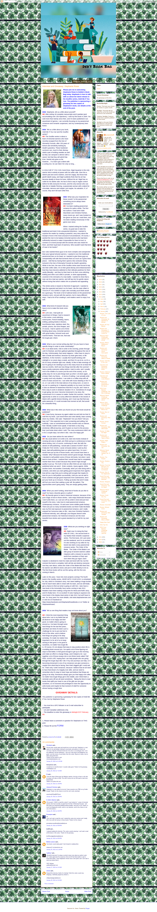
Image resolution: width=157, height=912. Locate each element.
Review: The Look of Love (105, 314)
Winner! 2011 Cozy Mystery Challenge (104, 404)
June (102, 299)
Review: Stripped (105, 481)
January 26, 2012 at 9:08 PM (54, 825)
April (101, 304)
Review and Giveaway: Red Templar (105, 513)
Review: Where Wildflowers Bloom (104, 344)
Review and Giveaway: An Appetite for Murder (104, 320)
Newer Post (46, 891)
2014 (100, 292)
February (103, 309)
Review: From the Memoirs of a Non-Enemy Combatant (105, 467)
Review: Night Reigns (104, 441)
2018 (100, 282)
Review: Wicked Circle (104, 507)
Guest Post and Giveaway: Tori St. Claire (105, 485)
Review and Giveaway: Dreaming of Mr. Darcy (104, 384)
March (102, 306)
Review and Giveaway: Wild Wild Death (105, 427)
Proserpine (49, 814)
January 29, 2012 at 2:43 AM (54, 880)
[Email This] (66, 737)
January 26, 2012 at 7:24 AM (54, 771)
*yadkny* (48, 853)
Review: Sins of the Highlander (105, 472)
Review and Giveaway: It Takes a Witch (104, 436)
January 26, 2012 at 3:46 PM (54, 811)
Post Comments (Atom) (70, 897)
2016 (100, 287)
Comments (102, 555)
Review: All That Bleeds (104, 325)
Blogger (87, 908)
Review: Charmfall (105, 504)
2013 (100, 294)
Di (47, 774)
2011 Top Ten (104, 525)
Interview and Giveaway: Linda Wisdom (105, 377)
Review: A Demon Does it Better (105, 372)
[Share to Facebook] (71, 737)
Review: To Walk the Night (104, 431)
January (102, 311)
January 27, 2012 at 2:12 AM (54, 867)
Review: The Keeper (103, 457)
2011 (100, 537)
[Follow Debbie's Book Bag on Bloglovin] (105, 224)
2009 (100, 542)
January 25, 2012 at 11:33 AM (54, 761)
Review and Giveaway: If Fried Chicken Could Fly (104, 331)
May (101, 301)
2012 (100, 297)
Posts (101, 552)
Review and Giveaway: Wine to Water (104, 518)
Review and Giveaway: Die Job (105, 446)
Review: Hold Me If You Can (105, 361)
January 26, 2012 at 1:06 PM (54, 783)
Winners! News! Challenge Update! (104, 491)
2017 (100, 284)
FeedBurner (109, 212)
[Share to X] (69, 737)
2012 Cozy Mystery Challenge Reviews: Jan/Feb (103, 530)
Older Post (87, 891)
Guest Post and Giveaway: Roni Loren (105, 500)
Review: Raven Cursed (104, 422)
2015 (100, 289)
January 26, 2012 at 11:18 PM (54, 849)
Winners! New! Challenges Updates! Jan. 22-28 (104, 338)
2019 (100, 279)
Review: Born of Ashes (104, 412)
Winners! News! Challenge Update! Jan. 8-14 (105, 452)
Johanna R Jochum (51, 787)
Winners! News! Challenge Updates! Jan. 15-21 (104, 398)
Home (67, 891)
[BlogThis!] (68, 737)
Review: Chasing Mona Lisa (105, 408)
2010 (100, 539)
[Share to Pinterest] (73, 737)
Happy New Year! (105, 522)
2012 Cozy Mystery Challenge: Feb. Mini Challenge (105, 391)
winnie (48, 870)
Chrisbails (49, 745)
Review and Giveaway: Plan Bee (105, 417)
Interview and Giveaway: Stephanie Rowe (104, 367)
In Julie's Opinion (51, 800)
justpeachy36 (110, 135)
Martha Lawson (50, 842)
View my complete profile (104, 148)
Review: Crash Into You (104, 496)
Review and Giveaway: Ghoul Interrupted (104, 350)
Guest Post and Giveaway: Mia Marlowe (105, 477)
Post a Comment (49, 883)
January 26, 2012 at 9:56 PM (54, 838)
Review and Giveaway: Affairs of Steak (105, 357)
